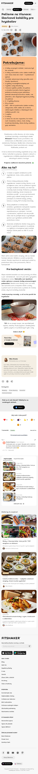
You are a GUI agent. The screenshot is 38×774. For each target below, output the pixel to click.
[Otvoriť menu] (35, 3)
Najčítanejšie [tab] (8, 459)
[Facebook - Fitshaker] (3, 753)
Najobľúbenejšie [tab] (19, 459)
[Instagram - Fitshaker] (8, 753)
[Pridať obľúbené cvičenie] (11, 30)
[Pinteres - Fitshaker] (22, 753)
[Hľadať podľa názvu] (2, 9)
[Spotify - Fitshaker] (18, 753)
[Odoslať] (29, 646)
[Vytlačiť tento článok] (15, 30)
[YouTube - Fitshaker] (13, 753)
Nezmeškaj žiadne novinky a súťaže (12, 643)
